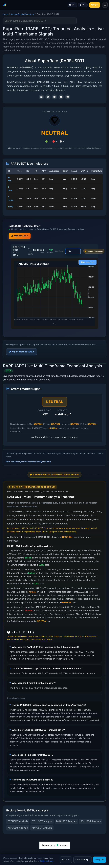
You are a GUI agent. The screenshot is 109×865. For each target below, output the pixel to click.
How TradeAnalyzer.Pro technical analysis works (28, 462)
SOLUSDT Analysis (90, 821)
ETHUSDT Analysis (42, 821)
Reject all (66, 859)
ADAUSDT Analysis (42, 827)
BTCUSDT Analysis (18, 821)
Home (5, 14)
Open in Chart (21, 235)
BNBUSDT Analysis (66, 821)
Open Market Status (23, 351)
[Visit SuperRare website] (41, 96)
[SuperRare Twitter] (48, 96)
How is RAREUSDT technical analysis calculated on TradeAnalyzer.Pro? (49, 705)
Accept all (99, 859)
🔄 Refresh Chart (87, 262)
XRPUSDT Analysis (18, 827)
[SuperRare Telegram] (54, 96)
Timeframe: (59, 251)
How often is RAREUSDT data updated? (32, 779)
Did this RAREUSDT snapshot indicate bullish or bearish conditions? (47, 668)
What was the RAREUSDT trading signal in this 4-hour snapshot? (45, 647)
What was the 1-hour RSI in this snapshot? (33, 683)
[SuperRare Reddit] (67, 96)
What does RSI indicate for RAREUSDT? (32, 755)
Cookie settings (46, 861)
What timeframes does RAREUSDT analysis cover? (38, 729)
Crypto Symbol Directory (22, 14)
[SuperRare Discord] (61, 96)
